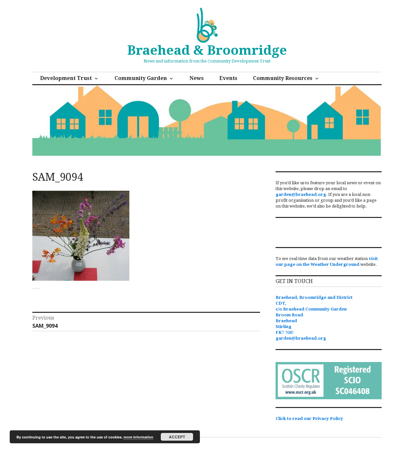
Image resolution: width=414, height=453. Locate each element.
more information (138, 437)
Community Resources (282, 78)
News (197, 78)
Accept (177, 437)
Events (228, 78)
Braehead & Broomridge (207, 50)
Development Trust (66, 78)
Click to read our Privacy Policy (309, 418)
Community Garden (140, 78)
